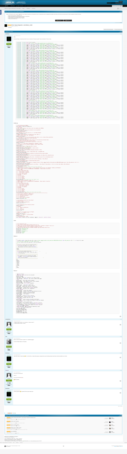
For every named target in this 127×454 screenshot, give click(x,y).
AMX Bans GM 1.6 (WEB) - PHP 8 (16, 427)
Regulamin (125, 442)
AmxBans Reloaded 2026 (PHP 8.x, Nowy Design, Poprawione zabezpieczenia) (23, 417)
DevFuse (121, 22)
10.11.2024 (112, 422)
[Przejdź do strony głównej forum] (15, 2)
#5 (120, 370)
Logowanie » (116, 1)
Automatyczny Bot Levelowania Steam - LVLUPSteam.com (13, 440)
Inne (25, 5)
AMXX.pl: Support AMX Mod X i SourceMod (6, 442)
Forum (7, 5)
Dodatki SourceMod (20, 5)
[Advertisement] (22, 409)
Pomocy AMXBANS (14, 431)
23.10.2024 (112, 425)
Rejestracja (120, 1)
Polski (10, 445)
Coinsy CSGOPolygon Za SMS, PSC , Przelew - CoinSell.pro (13, 438)
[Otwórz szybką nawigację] (122, 6)
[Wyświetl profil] (9, 324)
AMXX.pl (118, 446)
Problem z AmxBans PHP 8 (15, 424)
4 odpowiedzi (106, 421)
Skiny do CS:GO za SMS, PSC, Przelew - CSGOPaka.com (13, 439)
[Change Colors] (121, 2)
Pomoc (19, 445)
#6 (120, 388)
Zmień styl (7, 445)
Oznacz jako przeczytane (14, 445)
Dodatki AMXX (12, 5)
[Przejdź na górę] (63, 446)
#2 (120, 319)
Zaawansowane (120, 3)
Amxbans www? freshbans (15, 421)
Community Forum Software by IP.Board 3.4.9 (117, 445)
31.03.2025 (112, 428)
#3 (120, 336)
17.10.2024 (112, 432)
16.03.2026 (112, 418)
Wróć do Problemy (120, 406)
